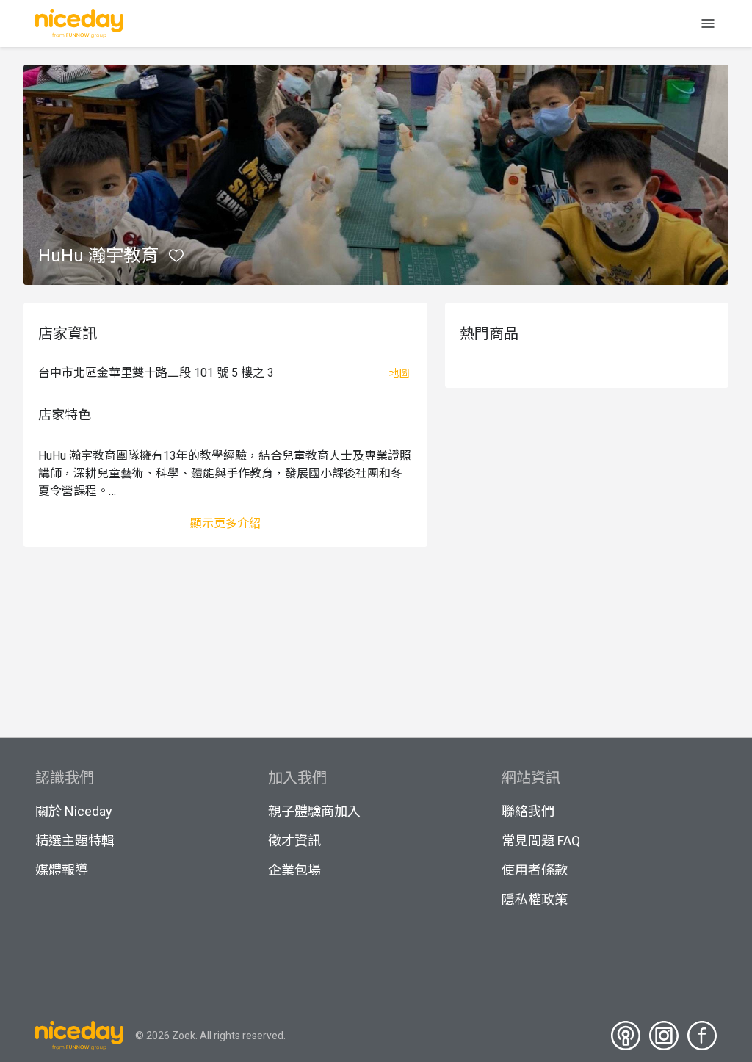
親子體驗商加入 (314, 811)
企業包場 (294, 870)
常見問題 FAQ (541, 840)
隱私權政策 (535, 899)
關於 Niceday (73, 811)
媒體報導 (61, 870)
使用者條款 (535, 870)
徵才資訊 (294, 840)
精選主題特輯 (75, 840)
